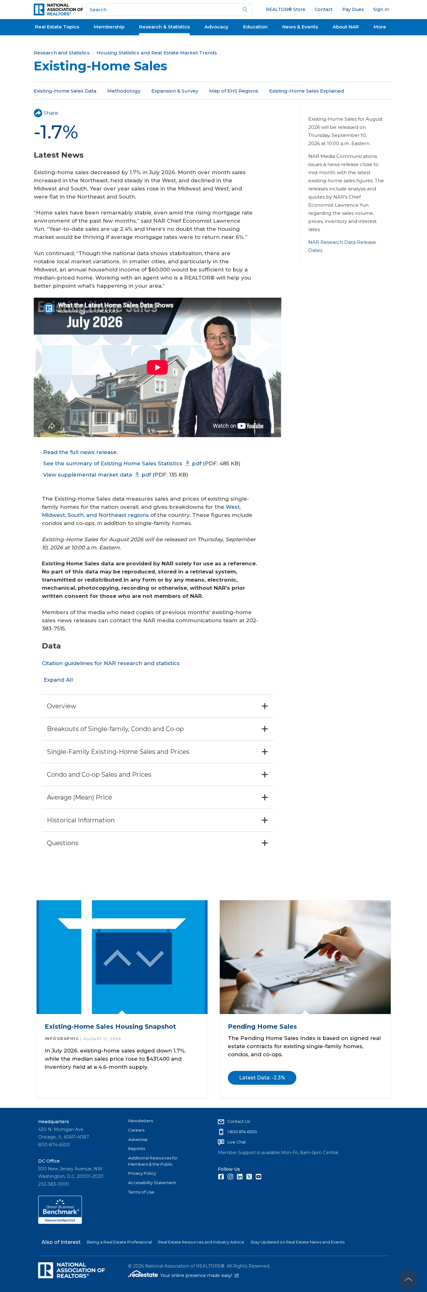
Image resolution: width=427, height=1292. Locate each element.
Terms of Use (141, 1191)
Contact (324, 9)
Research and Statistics (62, 53)
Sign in (381, 9)
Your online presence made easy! (199, 1275)
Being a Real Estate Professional (119, 1241)
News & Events (300, 27)
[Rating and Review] (60, 1222)
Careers (136, 1130)
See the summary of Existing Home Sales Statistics (122, 463)
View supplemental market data (97, 475)
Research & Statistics (164, 27)
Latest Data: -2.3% (262, 1078)
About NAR (346, 27)
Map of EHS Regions (233, 91)
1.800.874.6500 (242, 1131)
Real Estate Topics (57, 27)
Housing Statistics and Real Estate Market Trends (157, 53)
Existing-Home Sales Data (65, 91)
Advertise (138, 1139)
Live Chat (236, 1141)
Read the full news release (80, 452)
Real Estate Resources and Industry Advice (201, 1241)
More (380, 27)
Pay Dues (353, 9)
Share (50, 113)
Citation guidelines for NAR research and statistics (111, 663)
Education (255, 27)
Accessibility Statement (152, 1182)
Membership (109, 27)
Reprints (136, 1148)
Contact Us (238, 1121)
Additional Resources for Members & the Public (153, 1161)
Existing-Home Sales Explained (306, 91)
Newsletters (140, 1120)
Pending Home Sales (262, 1026)
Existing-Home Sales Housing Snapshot (110, 1026)
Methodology (123, 91)
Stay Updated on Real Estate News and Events (297, 1241)
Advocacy (216, 27)
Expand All (58, 680)
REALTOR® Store (285, 9)
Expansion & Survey (174, 91)
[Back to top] (408, 1279)
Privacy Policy (142, 1173)
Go (245, 9)
